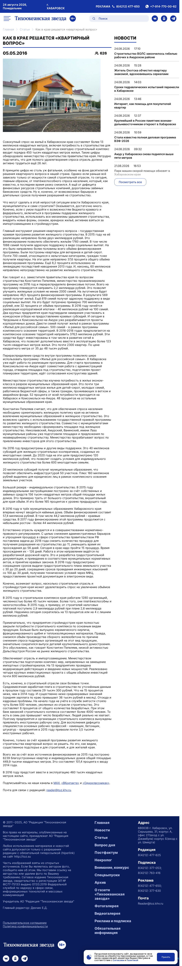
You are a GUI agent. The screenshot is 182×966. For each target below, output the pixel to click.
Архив (100, 882)
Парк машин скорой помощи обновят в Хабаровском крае (142, 172)
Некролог (103, 860)
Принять (166, 957)
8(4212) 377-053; (150, 868)
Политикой (132, 960)
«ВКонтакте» (70, 783)
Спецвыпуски (107, 875)
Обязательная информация (108, 930)
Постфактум (106, 852)
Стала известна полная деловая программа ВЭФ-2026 (145, 139)
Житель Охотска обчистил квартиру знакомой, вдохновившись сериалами (141, 72)
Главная (8, 29)
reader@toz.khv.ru (58, 790)
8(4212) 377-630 (149, 890)
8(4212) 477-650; (150, 885)
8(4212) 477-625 (149, 855)
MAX (56, 783)
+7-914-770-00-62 (163, 6)
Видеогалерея (107, 913)
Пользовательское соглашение (25, 923)
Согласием (118, 960)
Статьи (25, 29)
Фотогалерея (107, 906)
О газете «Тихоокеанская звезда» (110, 894)
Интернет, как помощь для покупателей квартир (142, 105)
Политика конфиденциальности (25, 926)
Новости (102, 830)
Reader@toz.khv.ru (150, 903)
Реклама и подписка (113, 921)
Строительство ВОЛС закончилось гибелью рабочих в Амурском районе (145, 55)
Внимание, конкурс (112, 867)
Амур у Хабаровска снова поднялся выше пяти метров (143, 155)
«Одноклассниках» (96, 783)
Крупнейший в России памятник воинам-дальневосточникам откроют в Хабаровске (145, 122)
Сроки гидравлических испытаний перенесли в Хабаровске (146, 88)
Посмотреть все (130, 182)
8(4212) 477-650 (128, 6)
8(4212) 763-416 (149, 873)
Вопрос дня (105, 845)
